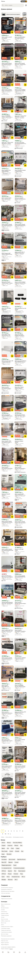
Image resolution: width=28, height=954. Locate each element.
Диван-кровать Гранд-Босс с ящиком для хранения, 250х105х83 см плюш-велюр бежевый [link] (7, 198)
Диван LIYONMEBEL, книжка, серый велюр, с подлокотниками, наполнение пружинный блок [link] (7, 116)
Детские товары (4, 934)
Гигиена (3, 909)
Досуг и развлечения (5, 904)
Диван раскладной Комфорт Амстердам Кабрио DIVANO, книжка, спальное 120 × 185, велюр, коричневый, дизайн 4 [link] (20, 335)
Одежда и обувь (4, 913)
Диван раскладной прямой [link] (19, 442)
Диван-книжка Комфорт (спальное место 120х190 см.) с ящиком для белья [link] (20, 90)
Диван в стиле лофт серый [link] (19, 550)
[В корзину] (12, 32)
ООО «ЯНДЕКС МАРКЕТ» (10, 947)
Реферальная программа (6, 898)
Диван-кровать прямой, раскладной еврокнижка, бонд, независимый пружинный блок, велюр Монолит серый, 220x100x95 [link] (7, 658)
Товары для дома (5, 915)
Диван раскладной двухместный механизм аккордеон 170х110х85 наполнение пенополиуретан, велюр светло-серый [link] (20, 198)
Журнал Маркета (5, 944)
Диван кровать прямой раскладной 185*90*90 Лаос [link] (20, 576)
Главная (3, 952)
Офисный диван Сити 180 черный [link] (20, 309)
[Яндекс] (11, 949)
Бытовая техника (5, 907)
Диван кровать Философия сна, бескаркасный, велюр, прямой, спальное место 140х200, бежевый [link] (7, 686)
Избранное (14, 952)
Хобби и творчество (5, 920)
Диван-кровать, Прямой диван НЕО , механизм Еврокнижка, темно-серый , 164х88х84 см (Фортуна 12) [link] (20, 793)
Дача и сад (3, 922)
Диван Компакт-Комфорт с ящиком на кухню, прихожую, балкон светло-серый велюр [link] (20, 658)
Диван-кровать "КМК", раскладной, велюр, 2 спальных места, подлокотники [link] (6, 442)
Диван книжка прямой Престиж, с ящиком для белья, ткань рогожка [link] (20, 64)
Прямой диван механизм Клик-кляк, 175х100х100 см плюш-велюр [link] (7, 603)
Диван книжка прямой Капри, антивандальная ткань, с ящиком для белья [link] (7, 90)
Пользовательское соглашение (7, 938)
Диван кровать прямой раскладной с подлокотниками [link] (20, 740)
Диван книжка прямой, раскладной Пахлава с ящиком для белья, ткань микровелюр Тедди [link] (7, 64)
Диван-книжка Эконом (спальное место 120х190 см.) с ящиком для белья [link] (7, 522)
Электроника (4, 911)
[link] (3, 843)
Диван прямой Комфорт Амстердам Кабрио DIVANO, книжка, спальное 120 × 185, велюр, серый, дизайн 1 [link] (20, 38)
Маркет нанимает (5, 942)
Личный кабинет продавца (7, 887)
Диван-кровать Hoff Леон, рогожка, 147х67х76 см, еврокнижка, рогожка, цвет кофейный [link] (7, 631)
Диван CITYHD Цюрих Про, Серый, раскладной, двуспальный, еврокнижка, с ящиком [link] (7, 576)
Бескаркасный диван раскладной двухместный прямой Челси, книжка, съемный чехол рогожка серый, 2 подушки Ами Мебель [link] (20, 143)
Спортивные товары (5, 928)
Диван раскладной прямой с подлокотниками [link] (6, 494)
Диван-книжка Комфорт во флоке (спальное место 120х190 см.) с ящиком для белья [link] (20, 283)
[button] (26, 5)
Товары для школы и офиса (7, 926)
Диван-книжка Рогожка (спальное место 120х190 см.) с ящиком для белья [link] (20, 821)
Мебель (2, 906)
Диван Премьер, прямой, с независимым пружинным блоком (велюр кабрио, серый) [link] (20, 171)
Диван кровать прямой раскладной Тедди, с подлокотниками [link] (7, 766)
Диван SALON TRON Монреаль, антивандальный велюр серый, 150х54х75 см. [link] (7, 309)
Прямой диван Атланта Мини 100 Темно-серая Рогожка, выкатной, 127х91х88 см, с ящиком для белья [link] (20, 415)
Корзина (19, 952)
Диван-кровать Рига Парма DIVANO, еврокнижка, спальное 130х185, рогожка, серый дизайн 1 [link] (7, 171)
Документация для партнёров (7, 891)
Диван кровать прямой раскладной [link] (7, 38)
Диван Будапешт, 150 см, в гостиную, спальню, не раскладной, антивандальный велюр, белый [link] (7, 821)
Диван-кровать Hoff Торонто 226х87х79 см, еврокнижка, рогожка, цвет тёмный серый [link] (7, 254)
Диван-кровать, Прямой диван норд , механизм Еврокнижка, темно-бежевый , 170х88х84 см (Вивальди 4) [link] (20, 766)
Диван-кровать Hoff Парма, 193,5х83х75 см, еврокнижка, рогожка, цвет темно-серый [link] (20, 494)
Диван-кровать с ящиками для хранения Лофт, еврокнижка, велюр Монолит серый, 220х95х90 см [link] (7, 712)
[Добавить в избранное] (12, 19)
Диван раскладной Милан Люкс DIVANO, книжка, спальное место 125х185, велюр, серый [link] (20, 361)
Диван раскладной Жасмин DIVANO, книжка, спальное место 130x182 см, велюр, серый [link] (7, 415)
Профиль (25, 952)
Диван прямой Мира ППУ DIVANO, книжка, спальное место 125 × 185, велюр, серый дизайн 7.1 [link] (20, 712)
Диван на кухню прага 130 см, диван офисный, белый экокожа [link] (7, 361)
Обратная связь (4, 940)
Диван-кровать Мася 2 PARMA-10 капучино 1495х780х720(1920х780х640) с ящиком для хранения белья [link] (20, 253)
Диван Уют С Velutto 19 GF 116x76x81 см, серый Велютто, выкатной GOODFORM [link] (7, 143)
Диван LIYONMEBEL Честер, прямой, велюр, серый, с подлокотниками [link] (20, 686)
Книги (2, 924)
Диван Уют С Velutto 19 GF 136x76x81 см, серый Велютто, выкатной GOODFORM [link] (20, 116)
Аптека (2, 917)
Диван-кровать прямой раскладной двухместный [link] (7, 550)
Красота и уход (4, 919)
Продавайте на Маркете (6, 889)
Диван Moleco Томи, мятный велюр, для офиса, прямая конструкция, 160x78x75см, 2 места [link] (6, 335)
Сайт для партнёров (5, 893)
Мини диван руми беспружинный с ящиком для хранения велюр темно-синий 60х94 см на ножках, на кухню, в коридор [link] (7, 740)
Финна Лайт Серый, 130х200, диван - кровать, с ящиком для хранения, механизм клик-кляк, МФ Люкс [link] (7, 283)
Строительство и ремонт (6, 932)
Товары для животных (6, 930)
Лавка (8, 952)
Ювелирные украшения (6, 935)
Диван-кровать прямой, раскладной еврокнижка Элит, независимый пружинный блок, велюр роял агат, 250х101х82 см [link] (7, 793)
